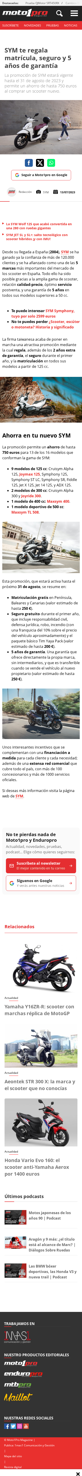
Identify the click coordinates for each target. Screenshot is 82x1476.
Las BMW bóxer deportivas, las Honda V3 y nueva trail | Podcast (53, 1272)
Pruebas (52, 25)
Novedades (32, 25)
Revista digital (13, 1467)
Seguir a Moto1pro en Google (44, 175)
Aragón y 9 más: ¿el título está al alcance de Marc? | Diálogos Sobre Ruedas (52, 1245)
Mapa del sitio (13, 1456)
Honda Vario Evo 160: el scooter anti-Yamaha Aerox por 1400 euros (37, 1167)
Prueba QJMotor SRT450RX (42, 3)
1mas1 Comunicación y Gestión (34, 1445)
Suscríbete (10, 25)
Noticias (70, 25)
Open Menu (74, 13)
